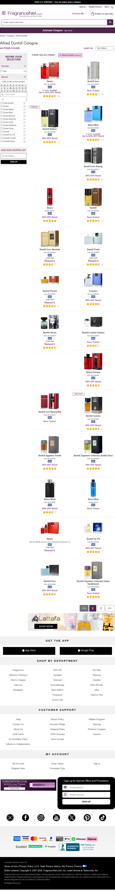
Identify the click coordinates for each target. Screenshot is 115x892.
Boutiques (18, 690)
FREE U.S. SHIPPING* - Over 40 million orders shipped (58, 2)
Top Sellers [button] (102, 48)
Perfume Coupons (97, 729)
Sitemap (97, 724)
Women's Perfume (18, 675)
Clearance (57, 695)
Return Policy (57, 719)
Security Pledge (57, 724)
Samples (57, 675)
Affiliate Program (97, 719)
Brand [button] (4, 77)
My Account (18, 763)
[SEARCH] (110, 22)
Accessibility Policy (18, 739)
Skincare (57, 680)
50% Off (57, 670)
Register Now (18, 768)
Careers (97, 734)
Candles (97, 680)
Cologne (11, 36)
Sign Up (13, 162)
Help (107, 7)
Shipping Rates (57, 729)
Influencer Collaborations (18, 744)
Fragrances (18, 670)
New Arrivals (97, 685)
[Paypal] (51, 839)
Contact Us (18, 724)
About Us (18, 729)
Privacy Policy (26, 866)
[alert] (79, 13)
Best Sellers (57, 690)
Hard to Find (97, 695)
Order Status (95, 7)
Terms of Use (11, 866)
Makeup (97, 675)
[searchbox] (54, 22)
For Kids (97, 670)
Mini (97, 690)
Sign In (82, 7)
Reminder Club (57, 768)
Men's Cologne (18, 680)
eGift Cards (18, 734)
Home (2, 36)
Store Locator (57, 739)
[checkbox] (14, 71)
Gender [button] (5, 66)
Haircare (18, 685)
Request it (49, 260)
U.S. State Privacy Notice (47, 866)
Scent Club (57, 699)
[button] (5, 13)
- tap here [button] (57, 30)
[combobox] (57, 22)
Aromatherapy (57, 685)
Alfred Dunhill (71, 55)
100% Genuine (57, 734)
